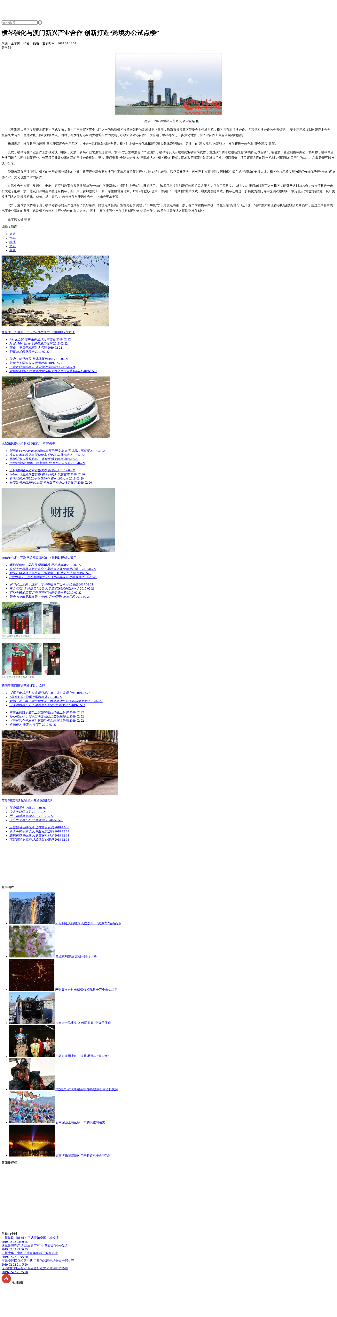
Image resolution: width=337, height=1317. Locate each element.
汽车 (12, 238)
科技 (12, 242)
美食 (12, 250)
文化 (12, 246)
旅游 (12, 233)
